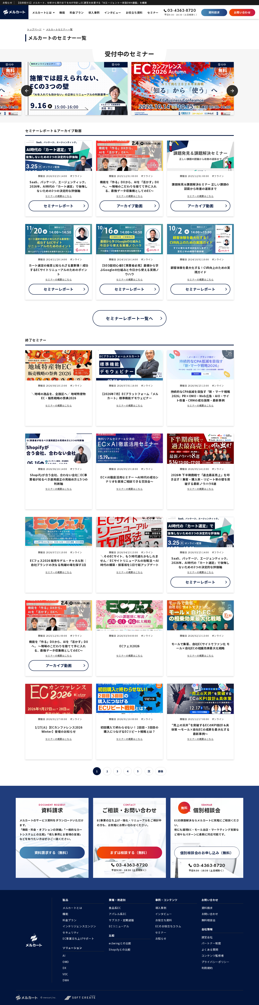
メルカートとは (72, 908)
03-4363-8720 (181, 10)
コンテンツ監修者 (213, 955)
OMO (66, 962)
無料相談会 (209, 920)
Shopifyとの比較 (120, 949)
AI (64, 955)
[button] (26, 90)
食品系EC (115, 908)
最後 (160, 771)
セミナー (160, 932)
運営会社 (207, 937)
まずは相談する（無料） (129, 852)
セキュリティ (71, 932)
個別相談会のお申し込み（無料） (207, 852)
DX (64, 968)
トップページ (34, 29)
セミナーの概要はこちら (58, 196)
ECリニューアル (119, 926)
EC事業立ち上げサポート (78, 938)
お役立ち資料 (163, 920)
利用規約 (207, 968)
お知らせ (160, 938)
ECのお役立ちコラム (168, 926)
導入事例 (160, 908)
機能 (65, 914)
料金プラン (70, 920)
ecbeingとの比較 (120, 943)
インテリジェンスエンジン (79, 926)
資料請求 (214, 12)
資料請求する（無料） (52, 852)
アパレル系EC (117, 914)
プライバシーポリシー (215, 962)
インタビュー (163, 914)
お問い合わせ (242, 12)
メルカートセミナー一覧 (59, 29)
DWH (66, 980)
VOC (65, 974)
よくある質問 (210, 949)
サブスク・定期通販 (121, 920)
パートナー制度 (211, 943)
